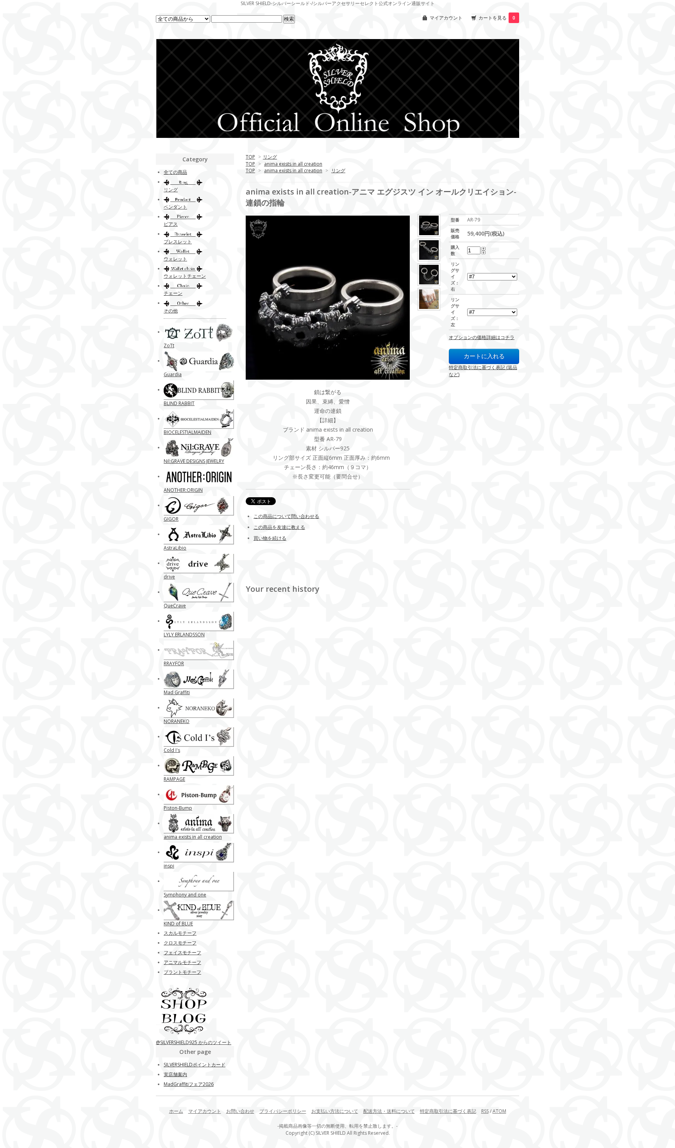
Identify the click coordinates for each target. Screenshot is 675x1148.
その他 (171, 310)
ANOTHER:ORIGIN (183, 490)
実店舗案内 (175, 1074)
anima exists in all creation (293, 164)
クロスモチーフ (180, 942)
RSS (485, 1111)
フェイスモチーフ (182, 952)
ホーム (176, 1111)
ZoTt (169, 345)
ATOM (499, 1111)
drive (169, 576)
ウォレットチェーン (185, 276)
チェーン (173, 293)
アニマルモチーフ (182, 962)
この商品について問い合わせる (286, 516)
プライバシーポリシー (282, 1111)
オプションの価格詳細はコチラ (481, 337)
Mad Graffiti (177, 692)
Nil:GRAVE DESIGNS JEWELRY (194, 461)
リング (270, 157)
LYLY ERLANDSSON (184, 634)
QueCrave (175, 605)
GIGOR (171, 519)
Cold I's (172, 750)
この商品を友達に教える (279, 527)
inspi (169, 865)
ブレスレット (178, 241)
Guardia (173, 374)
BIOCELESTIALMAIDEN (187, 432)
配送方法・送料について (389, 1111)
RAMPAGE (174, 779)
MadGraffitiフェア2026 (189, 1084)
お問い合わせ (240, 1111)
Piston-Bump (178, 808)
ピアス (171, 224)
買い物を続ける (270, 538)
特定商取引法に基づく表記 (448, 1111)
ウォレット (175, 258)
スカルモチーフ (180, 933)
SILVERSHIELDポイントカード (194, 1064)
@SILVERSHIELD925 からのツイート (193, 1042)
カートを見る (497, 17)
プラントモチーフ (182, 972)
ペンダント (175, 207)
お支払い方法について (334, 1111)
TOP (250, 157)
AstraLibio (175, 548)
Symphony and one (185, 894)
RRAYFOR (174, 663)
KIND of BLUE (178, 923)
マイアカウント (446, 17)
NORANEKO (176, 721)
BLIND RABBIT (179, 403)
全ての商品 (175, 172)
